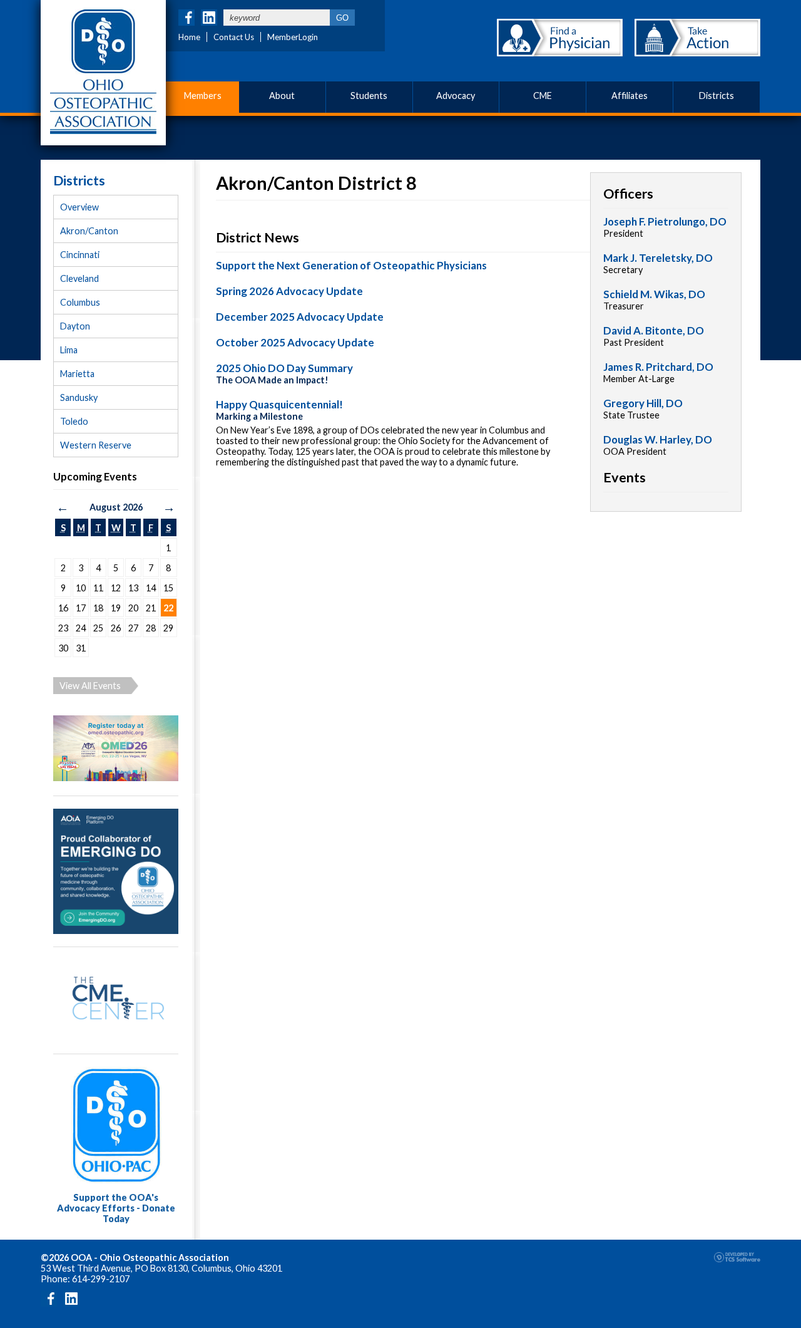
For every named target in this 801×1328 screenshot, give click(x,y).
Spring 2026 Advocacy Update (289, 291)
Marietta (77, 373)
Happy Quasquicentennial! (279, 404)
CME (542, 95)
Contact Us (233, 37)
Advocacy (455, 95)
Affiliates (629, 95)
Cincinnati (79, 254)
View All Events (90, 685)
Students (368, 95)
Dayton (75, 326)
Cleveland (79, 278)
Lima (69, 350)
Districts (716, 95)
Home (189, 37)
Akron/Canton (89, 231)
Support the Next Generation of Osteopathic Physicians (351, 265)
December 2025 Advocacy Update (300, 316)
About (282, 95)
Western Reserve (95, 445)
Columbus (80, 302)
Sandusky (79, 397)
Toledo (74, 421)
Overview (79, 207)
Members (203, 95)
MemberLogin (292, 37)
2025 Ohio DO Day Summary (284, 368)
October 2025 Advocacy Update (295, 342)
